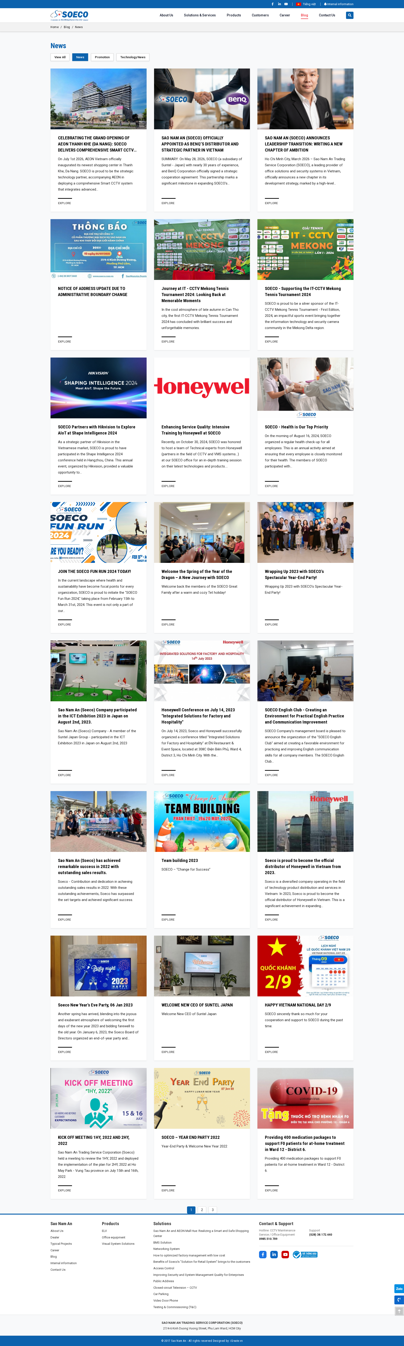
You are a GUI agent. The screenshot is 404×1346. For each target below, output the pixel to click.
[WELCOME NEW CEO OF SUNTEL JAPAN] (202, 966)
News (79, 27)
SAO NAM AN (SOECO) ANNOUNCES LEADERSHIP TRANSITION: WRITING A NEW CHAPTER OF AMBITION (304, 144)
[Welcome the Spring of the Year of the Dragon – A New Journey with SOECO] (202, 532)
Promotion (102, 57)
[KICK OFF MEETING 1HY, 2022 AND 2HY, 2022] (98, 1098)
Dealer (54, 1237)
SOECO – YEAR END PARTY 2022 (191, 1137)
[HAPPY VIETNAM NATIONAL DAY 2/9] (305, 966)
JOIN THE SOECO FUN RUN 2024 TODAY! (94, 571)
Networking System (166, 1249)
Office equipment (113, 1237)
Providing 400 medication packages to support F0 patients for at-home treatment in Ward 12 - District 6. (305, 1143)
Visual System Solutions (118, 1243)
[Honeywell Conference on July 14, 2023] (202, 670)
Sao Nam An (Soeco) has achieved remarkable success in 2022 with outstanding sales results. (89, 866)
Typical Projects (61, 1243)
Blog (304, 15)
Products (234, 15)
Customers (260, 15)
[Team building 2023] (202, 821)
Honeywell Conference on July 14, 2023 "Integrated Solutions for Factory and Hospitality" (198, 716)
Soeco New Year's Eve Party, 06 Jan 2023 (95, 1005)
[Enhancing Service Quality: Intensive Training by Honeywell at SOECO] (202, 388)
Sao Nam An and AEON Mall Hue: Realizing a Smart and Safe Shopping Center (201, 1233)
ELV (104, 1231)
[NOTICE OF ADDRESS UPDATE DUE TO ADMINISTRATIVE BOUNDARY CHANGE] (98, 249)
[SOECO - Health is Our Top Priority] (305, 388)
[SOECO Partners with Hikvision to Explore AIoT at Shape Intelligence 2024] (98, 388)
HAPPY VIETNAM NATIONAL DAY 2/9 (298, 1005)
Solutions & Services (200, 15)
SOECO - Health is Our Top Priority (296, 427)
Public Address (163, 1281)
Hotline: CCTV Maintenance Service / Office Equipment (277, 1235)
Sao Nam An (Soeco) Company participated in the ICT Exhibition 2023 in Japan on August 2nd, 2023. (97, 716)
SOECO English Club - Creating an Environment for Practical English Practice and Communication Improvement (304, 716)
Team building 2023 (180, 860)
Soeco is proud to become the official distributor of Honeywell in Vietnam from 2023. (303, 866)
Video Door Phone (165, 1300)
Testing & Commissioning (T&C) (174, 1307)
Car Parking (161, 1294)
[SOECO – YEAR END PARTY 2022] (202, 1098)
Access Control (163, 1268)
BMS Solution (162, 1242)
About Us (166, 15)
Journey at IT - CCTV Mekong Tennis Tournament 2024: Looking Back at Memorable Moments (195, 294)
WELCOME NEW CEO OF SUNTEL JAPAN (197, 1005)
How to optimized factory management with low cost (189, 1255)
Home (54, 27)
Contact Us (327, 15)
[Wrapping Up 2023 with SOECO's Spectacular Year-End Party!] (305, 532)
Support (320, 1232)
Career (285, 15)
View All (59, 57)
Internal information (340, 4)
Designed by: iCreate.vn (228, 1340)
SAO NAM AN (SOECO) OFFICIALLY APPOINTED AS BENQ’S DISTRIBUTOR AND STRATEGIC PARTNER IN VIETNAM (200, 144)
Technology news (132, 57)
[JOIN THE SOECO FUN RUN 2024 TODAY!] (98, 532)
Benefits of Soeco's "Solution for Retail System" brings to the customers (201, 1261)
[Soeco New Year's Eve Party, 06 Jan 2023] (98, 966)
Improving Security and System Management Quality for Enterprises (198, 1275)
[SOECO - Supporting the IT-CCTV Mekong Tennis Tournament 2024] (305, 249)
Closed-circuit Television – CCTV (175, 1287)
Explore (64, 203)
